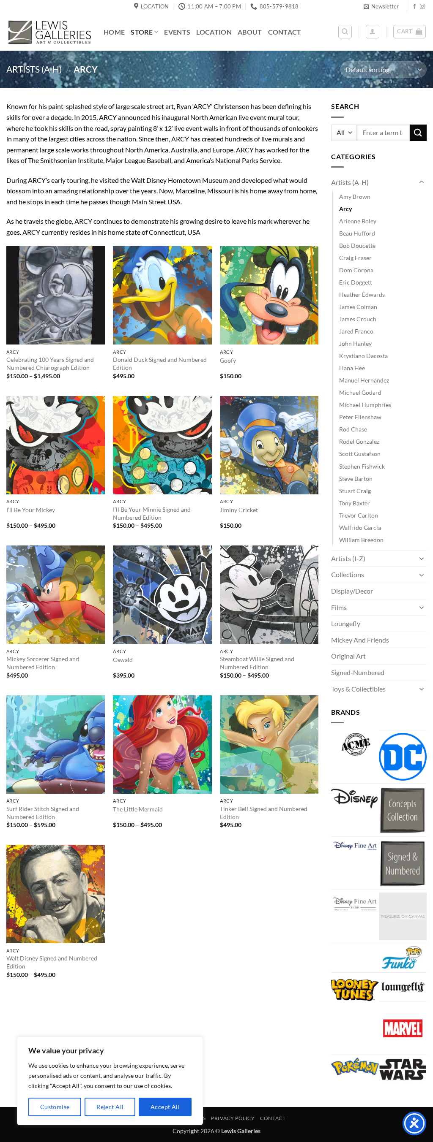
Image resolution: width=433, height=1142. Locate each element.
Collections (347, 574)
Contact (284, 32)
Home (114, 32)
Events (177, 32)
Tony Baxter (354, 503)
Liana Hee (352, 368)
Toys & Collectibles (358, 689)
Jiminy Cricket (239, 509)
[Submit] (418, 133)
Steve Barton (356, 478)
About (250, 32)
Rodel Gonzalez (359, 441)
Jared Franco (356, 331)
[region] (110, 1080)
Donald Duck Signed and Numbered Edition (160, 363)
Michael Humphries (365, 404)
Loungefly (345, 623)
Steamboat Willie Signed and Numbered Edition (257, 662)
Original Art (348, 656)
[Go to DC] (403, 756)
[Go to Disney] (355, 798)
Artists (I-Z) (348, 558)
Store (142, 32)
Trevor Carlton (358, 515)
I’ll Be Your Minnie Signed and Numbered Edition (152, 513)
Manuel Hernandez (364, 380)
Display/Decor (352, 591)
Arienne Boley (357, 221)
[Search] (345, 31)
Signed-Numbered (357, 672)
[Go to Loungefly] (403, 987)
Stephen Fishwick (362, 466)
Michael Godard (360, 392)
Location (214, 32)
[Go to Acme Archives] (355, 744)
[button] (381, 6)
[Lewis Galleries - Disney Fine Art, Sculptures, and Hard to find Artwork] (48, 32)
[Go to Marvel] (403, 1028)
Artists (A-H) (34, 69)
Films (339, 607)
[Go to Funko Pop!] (403, 957)
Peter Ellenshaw (360, 416)
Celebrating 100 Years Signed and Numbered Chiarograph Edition (50, 363)
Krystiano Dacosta (363, 355)
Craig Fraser (355, 257)
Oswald (123, 659)
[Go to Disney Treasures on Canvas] (403, 916)
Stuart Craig (355, 490)
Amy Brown (354, 196)
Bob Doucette (357, 245)
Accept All (165, 1106)
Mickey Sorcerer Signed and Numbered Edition (42, 662)
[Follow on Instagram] (422, 7)
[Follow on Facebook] (414, 7)
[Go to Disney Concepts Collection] (403, 810)
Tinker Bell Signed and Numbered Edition (263, 812)
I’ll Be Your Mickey (30, 509)
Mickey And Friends (360, 640)
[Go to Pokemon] (355, 1066)
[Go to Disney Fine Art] (355, 845)
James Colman (358, 306)
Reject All (109, 1106)
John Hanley (355, 343)
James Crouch (357, 319)
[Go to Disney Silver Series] (355, 902)
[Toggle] (422, 182)
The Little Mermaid (138, 809)
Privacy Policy (233, 1118)
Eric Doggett (355, 282)
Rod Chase (353, 429)
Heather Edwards (362, 294)
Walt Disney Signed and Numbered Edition (51, 962)
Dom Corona (356, 270)
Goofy (228, 360)
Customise (55, 1106)
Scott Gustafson (360, 453)
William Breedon (361, 539)
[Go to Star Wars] (403, 1069)
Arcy (345, 208)
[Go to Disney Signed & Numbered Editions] (403, 863)
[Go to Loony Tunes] (355, 989)
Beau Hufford (357, 233)
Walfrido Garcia (360, 527)
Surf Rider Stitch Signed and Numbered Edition (42, 812)
